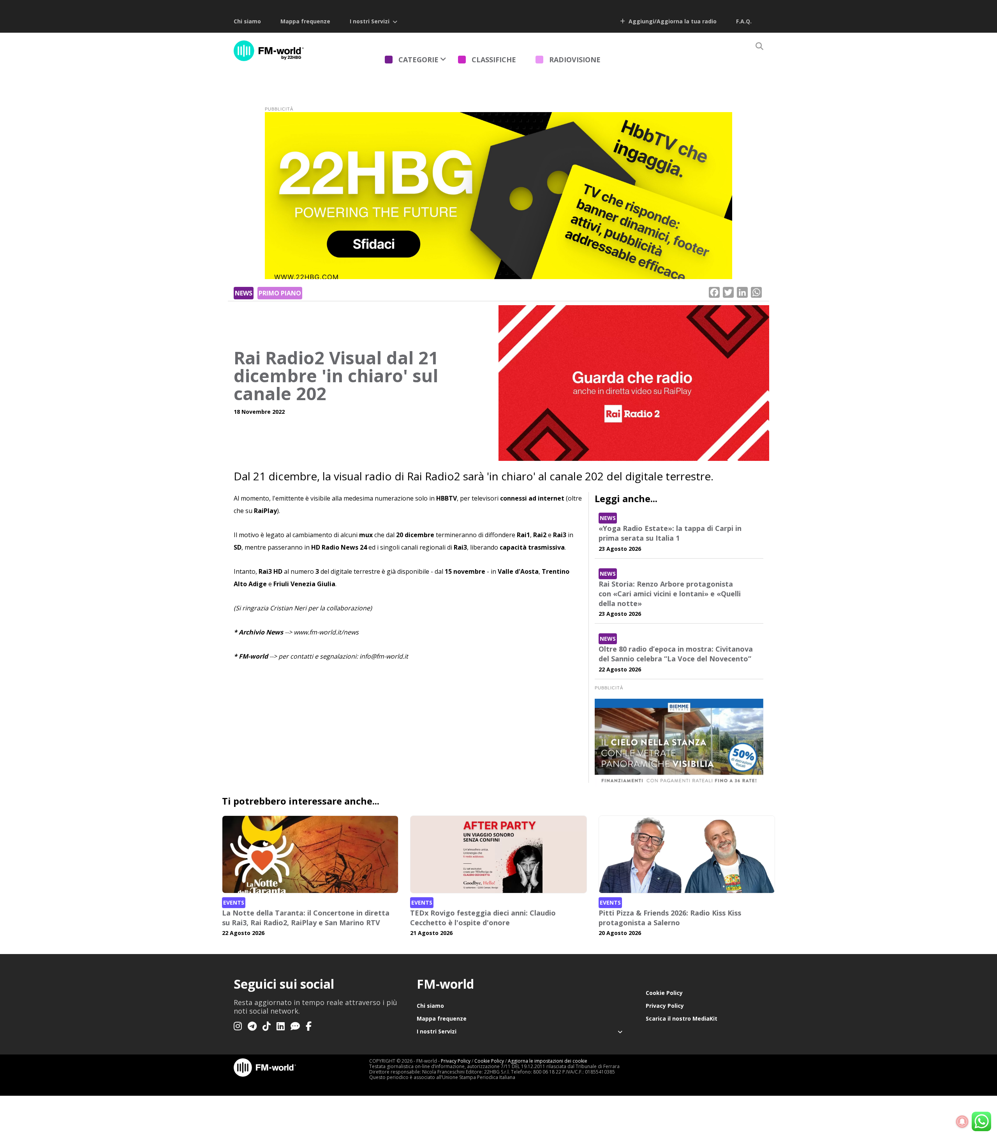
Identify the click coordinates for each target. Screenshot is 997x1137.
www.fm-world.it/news (326, 632)
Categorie (418, 59)
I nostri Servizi (369, 21)
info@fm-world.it (383, 656)
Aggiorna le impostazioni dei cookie (547, 1061)
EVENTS (233, 902)
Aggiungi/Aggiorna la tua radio (672, 21)
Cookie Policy (664, 992)
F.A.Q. (744, 21)
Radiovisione (575, 59)
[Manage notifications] (962, 1122)
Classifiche (494, 59)
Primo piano (280, 293)
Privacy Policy (665, 1005)
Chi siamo (247, 21)
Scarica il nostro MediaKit (681, 1018)
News (243, 293)
